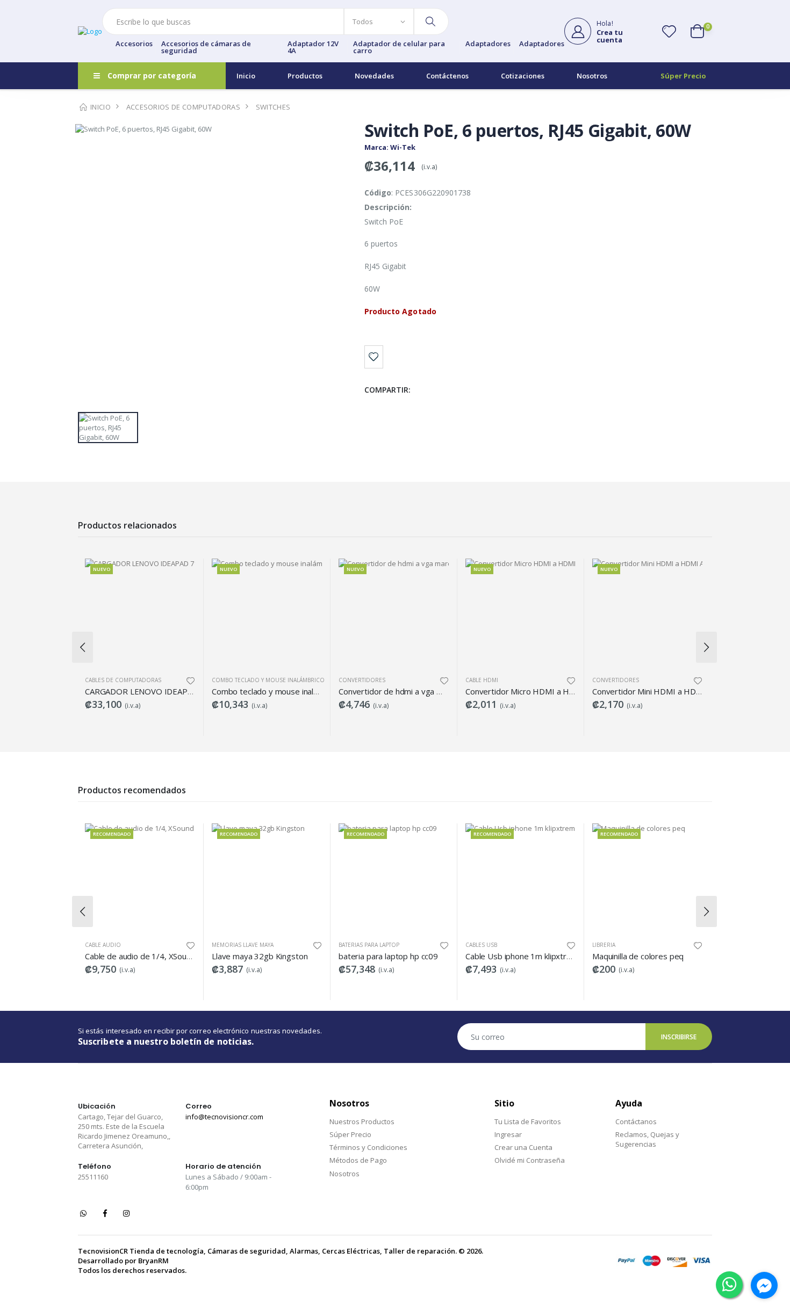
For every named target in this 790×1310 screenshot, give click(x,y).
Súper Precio (683, 76)
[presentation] (82, 647)
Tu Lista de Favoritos (527, 1121)
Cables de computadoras (123, 680)
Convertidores (362, 680)
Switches (273, 107)
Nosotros (592, 76)
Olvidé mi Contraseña (529, 1160)
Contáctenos (447, 76)
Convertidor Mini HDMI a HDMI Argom (662, 691)
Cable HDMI (481, 680)
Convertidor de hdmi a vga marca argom (411, 691)
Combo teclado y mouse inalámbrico (268, 680)
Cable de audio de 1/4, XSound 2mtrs (152, 956)
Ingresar (508, 1134)
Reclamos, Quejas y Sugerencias (647, 1139)
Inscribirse (679, 1036)
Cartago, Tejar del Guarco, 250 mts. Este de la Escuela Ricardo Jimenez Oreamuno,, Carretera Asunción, (124, 1131)
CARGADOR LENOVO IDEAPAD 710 (149, 691)
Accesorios (134, 44)
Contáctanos (636, 1121)
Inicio (245, 76)
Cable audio (103, 945)
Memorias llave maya (243, 945)
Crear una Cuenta (523, 1147)
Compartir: (387, 390)
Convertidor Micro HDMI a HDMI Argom (538, 691)
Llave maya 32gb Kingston (259, 956)
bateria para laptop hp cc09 (388, 956)
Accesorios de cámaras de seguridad (206, 47)
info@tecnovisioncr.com (224, 1116)
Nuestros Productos (361, 1121)
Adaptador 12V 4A (313, 47)
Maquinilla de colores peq (638, 956)
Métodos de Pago (358, 1160)
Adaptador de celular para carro (399, 47)
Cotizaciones (522, 76)
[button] (701, 31)
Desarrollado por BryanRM (123, 1260)
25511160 (93, 1177)
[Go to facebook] (764, 1285)
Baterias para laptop (369, 945)
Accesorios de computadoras (183, 107)
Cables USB (481, 945)
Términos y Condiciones (368, 1147)
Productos (305, 76)
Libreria (603, 945)
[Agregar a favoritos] (373, 356)
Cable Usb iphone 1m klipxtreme (524, 956)
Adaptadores (488, 44)
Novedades (374, 76)
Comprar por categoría (151, 75)
